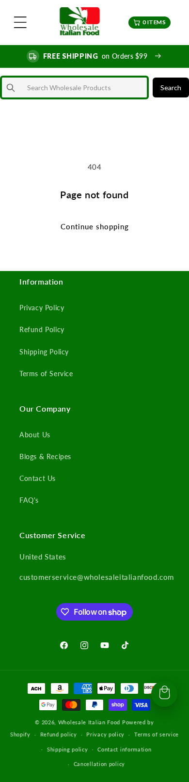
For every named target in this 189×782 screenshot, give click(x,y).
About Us (34, 435)
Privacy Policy (41, 307)
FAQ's (29, 500)
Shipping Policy (44, 352)
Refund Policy (41, 329)
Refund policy (58, 734)
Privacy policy (105, 734)
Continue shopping (95, 226)
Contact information (124, 749)
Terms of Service (46, 373)
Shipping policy (67, 749)
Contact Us (37, 478)
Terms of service (156, 734)
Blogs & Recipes (45, 456)
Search (170, 87)
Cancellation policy (99, 764)
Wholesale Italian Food (89, 722)
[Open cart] (164, 694)
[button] (20, 22)
